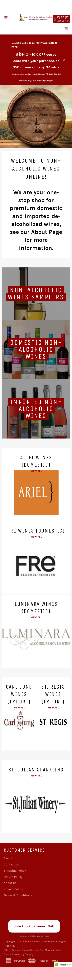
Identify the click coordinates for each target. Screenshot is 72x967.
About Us (10, 883)
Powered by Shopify (23, 954)
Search (8, 858)
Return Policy (13, 877)
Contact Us (11, 864)
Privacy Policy (13, 889)
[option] (36, 116)
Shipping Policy (15, 870)
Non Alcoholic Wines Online (40, 941)
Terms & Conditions (18, 895)
